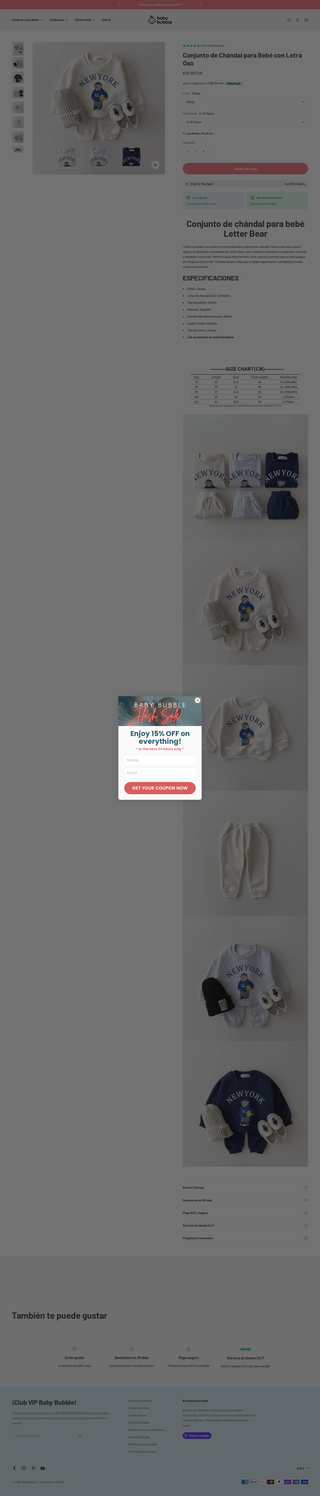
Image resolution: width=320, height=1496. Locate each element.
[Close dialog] (197, 700)
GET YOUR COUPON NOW (160, 788)
